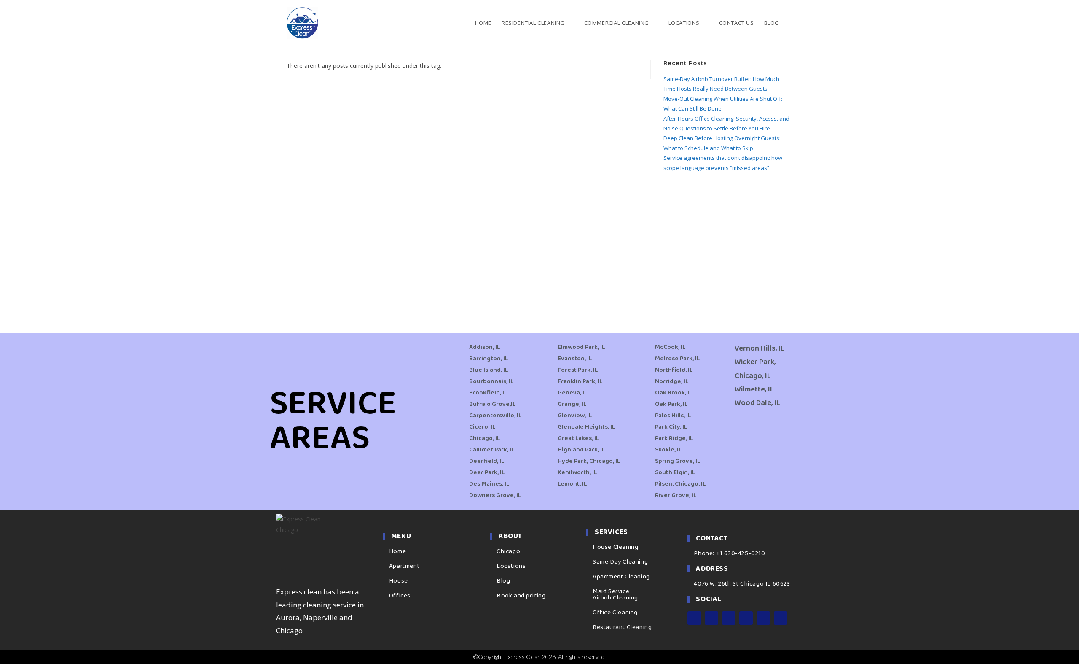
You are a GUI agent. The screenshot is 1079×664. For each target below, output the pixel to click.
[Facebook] (694, 618)
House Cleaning (615, 547)
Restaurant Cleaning (622, 627)
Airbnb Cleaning (615, 598)
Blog (503, 581)
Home (397, 551)
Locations (511, 566)
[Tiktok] (780, 618)
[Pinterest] (763, 618)
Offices (400, 596)
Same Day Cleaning (620, 562)
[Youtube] (746, 618)
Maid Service (611, 591)
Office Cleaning (615, 612)
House (398, 581)
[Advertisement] (727, 242)
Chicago (508, 551)
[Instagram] (711, 618)
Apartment (404, 566)
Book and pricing (521, 596)
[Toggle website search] (791, 22)
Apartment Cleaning (621, 577)
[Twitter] (728, 618)
